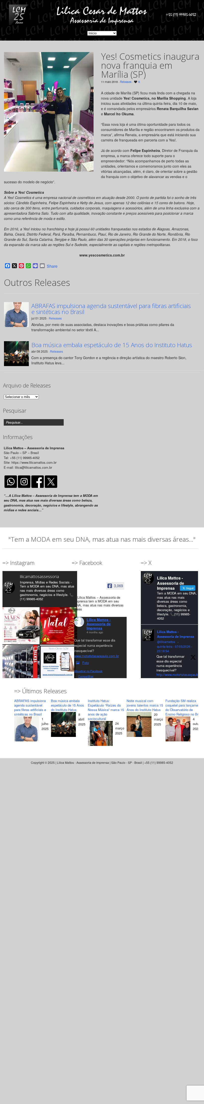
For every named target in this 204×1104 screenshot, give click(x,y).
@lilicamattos (166, 642)
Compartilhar (86, 676)
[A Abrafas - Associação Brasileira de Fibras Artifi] (21, 663)
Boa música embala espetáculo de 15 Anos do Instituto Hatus (111, 345)
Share (52, 266)
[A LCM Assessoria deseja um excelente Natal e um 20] (58, 625)
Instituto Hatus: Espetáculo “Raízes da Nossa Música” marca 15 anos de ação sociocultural (106, 709)
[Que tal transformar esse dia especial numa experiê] (21, 625)
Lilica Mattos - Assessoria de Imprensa (99, 624)
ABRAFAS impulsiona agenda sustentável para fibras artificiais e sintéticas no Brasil (111, 309)
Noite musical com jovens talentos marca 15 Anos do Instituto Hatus (145, 705)
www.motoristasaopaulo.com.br (96, 655)
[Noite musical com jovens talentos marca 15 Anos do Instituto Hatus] (139, 725)
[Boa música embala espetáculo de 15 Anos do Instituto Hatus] (63, 725)
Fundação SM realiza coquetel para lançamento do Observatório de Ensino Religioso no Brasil (184, 707)
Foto (85, 662)
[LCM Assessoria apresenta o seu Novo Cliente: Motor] (58, 663)
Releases (126, 82)
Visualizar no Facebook (88, 671)
